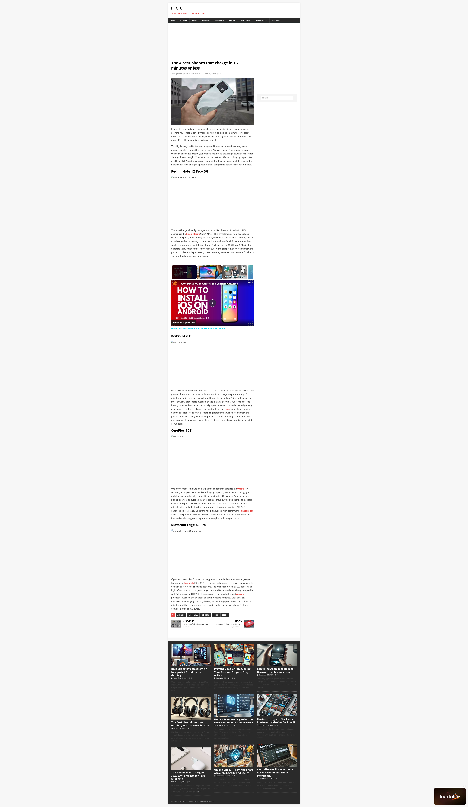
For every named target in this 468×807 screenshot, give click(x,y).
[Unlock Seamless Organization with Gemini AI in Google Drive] (234, 715)
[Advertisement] (234, 40)
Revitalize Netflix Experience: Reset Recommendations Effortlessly (275, 772)
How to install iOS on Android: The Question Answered (208, 283)
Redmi (196, 234)
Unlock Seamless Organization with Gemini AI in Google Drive (233, 721)
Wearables (219, 20)
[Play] (209, 272)
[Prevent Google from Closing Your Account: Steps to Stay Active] (234, 665)
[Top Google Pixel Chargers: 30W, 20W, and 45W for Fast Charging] (191, 768)
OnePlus (241, 489)
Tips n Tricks (245, 20)
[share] (249, 283)
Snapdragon (247, 511)
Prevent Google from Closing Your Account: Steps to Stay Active (232, 672)
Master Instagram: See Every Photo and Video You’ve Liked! (276, 720)
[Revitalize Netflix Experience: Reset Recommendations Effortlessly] (277, 765)
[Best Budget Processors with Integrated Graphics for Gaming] (191, 665)
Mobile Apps (261, 20)
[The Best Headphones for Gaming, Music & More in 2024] (191, 718)
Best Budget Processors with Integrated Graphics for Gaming (189, 672)
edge (227, 409)
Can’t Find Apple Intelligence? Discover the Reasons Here (276, 670)
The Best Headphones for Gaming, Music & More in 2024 (190, 724)
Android (240, 594)
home (173, 20)
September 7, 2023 (181, 74)
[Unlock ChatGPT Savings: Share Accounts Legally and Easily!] (234, 766)
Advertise (210, 801)
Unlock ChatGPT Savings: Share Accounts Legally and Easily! (234, 771)
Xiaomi (189, 234)
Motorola (189, 583)
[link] (175, 283)
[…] (199, 791)
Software (276, 20)
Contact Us (202, 801)
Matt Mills (194, 74)
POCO (216, 615)
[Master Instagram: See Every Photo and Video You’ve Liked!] (277, 715)
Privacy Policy (193, 801)
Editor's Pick (206, 74)
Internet (183, 20)
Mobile (194, 20)
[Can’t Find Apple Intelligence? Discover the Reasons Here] (277, 665)
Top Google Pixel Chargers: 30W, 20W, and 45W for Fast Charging (188, 776)
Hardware (206, 20)
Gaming (232, 20)
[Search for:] (277, 98)
